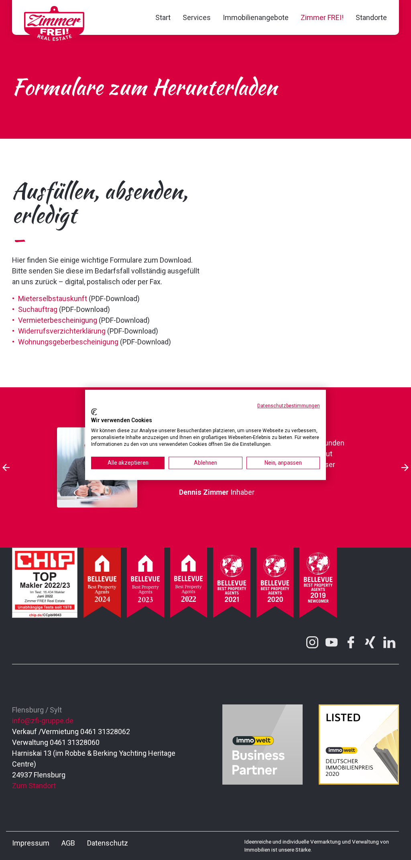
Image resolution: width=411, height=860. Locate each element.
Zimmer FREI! (322, 17)
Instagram (312, 642)
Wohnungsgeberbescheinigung (68, 342)
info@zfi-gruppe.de (42, 720)
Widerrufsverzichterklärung (62, 331)
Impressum (30, 843)
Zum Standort (34, 785)
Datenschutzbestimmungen (288, 406)
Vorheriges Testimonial (6, 467)
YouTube (331, 642)
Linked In (389, 642)
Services (197, 17)
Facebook (350, 642)
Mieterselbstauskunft (52, 298)
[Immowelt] (262, 782)
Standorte (371, 17)
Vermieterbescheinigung (57, 320)
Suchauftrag (37, 309)
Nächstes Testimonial (405, 467)
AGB (68, 843)
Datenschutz (107, 843)
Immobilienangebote (256, 17)
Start (163, 17)
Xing (370, 642)
